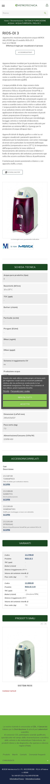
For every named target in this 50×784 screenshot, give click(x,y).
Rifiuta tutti (25, 397)
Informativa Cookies (32, 779)
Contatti (23, 754)
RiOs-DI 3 (29, 559)
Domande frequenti (37, 754)
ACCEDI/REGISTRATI (25, 52)
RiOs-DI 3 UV (30, 587)
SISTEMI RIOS (25, 685)
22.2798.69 (29, 555)
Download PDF (12, 172)
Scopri (6, 484)
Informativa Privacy (17, 779)
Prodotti (6, 754)
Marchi (15, 754)
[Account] (47, 5)
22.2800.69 (29, 583)
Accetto (25, 404)
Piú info (6, 391)
